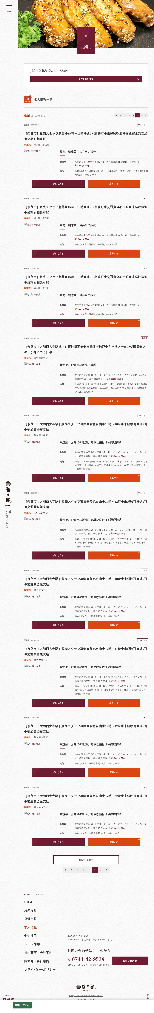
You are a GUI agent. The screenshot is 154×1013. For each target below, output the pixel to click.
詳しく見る (58, 184)
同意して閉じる (22, 1005)
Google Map (83, 166)
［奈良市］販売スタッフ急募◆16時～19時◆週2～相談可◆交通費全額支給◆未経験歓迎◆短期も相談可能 (85, 279)
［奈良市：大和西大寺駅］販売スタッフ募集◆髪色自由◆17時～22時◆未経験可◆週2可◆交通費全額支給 (85, 504)
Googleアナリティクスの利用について (86, 996)
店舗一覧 (30, 918)
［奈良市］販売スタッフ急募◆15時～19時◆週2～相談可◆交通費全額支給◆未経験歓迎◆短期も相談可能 (85, 209)
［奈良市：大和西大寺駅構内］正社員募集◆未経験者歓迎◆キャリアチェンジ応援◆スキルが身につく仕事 (85, 349)
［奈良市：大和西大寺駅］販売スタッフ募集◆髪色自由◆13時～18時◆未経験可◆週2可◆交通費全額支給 (85, 426)
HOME (29, 902)
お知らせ (30, 910)
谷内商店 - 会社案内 (38, 952)
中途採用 (30, 935)
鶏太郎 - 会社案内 (36, 961)
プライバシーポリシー (40, 969)
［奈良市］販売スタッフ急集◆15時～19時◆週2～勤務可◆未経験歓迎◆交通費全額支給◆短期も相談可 (85, 136)
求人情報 (30, 927)
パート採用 (32, 944)
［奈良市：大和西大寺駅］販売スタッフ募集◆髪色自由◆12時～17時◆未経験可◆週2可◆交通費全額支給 (85, 651)
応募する (113, 184)
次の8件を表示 (86, 860)
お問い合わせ (130, 961)
